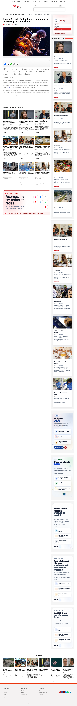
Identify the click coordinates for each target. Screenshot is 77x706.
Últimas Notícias (10, 14)
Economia (34, 1)
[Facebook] (62, 692)
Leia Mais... (5, 132)
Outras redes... (17, 64)
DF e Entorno (62, 1)
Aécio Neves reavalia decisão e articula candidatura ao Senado (9, 121)
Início (4, 14)
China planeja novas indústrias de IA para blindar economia (26, 174)
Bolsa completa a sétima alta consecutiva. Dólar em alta (10, 147)
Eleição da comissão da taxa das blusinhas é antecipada (42, 147)
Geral (40, 1)
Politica (13, 1)
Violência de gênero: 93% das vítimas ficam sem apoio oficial (56, 669)
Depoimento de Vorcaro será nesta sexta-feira (68, 669)
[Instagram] (64, 692)
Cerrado (8, 87)
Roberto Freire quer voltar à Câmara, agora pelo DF (42, 120)
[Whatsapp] (68, 692)
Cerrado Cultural (7, 95)
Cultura (19, 1)
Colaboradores (54, 1)
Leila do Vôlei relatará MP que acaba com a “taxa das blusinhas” (26, 121)
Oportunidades (26, 1)
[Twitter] (66, 692)
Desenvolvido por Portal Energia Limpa (47, 703)
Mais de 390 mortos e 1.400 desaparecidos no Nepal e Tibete (8, 669)
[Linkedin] (70, 692)
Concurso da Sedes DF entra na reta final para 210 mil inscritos (42, 174)
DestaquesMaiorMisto (19, 14)
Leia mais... (56, 67)
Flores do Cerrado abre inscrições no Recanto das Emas (26, 147)
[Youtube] (60, 692)
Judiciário (46, 1)
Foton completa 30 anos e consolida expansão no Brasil (9, 174)
